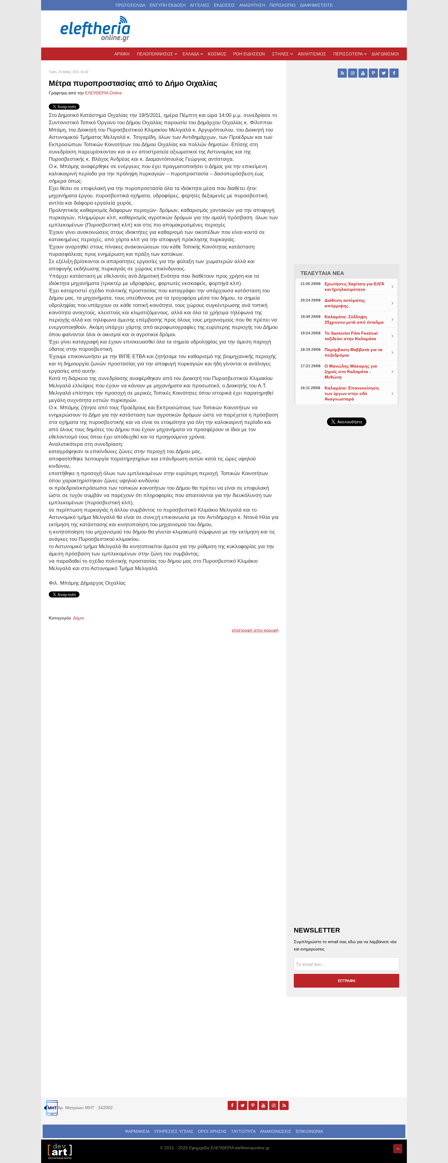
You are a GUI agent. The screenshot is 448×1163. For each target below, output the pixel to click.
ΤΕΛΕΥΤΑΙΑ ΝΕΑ (322, 273)
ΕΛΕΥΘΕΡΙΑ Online (103, 92)
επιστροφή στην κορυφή (255, 630)
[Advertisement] (346, 575)
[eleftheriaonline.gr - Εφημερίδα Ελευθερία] (96, 29)
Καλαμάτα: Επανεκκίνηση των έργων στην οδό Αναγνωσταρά (352, 393)
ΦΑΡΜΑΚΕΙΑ (137, 1131)
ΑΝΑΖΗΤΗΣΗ (252, 5)
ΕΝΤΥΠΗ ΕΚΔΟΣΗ (168, 5)
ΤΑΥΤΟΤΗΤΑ (243, 1131)
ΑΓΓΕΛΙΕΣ (200, 5)
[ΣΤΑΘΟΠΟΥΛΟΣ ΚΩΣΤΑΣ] (59, 1150)
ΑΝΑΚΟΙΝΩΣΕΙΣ (275, 1131)
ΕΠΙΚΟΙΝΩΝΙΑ (309, 1131)
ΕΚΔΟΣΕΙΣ (224, 5)
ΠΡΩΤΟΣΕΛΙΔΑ (130, 5)
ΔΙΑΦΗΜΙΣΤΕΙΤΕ (316, 5)
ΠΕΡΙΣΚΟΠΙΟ (282, 5)
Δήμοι (78, 617)
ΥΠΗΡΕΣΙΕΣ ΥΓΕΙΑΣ (174, 1131)
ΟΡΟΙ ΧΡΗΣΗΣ (212, 1131)
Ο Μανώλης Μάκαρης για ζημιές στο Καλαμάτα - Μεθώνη (351, 371)
